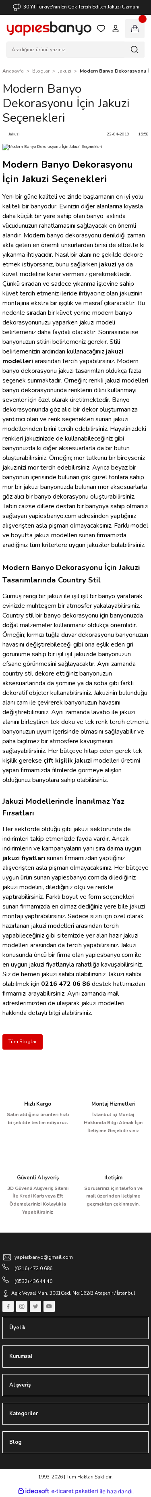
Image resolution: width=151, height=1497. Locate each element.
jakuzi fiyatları (23, 858)
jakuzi (107, 264)
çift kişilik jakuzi (67, 760)
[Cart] (135, 28)
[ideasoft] (33, 1491)
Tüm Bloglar (22, 1041)
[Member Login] (115, 28)
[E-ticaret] (74, 1492)
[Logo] (48, 28)
